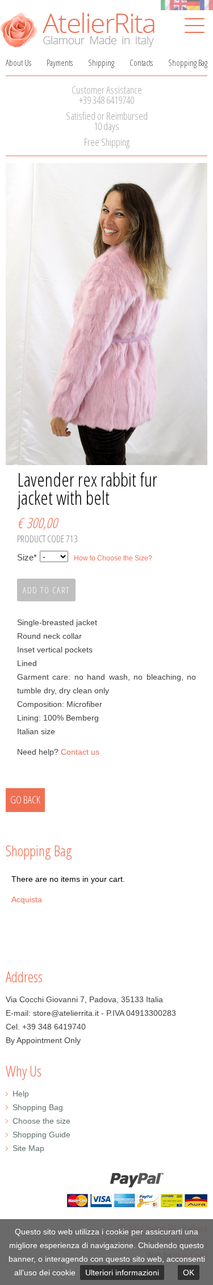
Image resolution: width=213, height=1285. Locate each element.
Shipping (101, 62)
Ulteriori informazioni (122, 1272)
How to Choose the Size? (113, 558)
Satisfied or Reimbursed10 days (107, 121)
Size (27, 558)
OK (188, 1272)
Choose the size (41, 1120)
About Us (18, 62)
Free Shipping (107, 142)
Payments (60, 62)
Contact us (80, 751)
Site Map (28, 1148)
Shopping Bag (187, 62)
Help (20, 1093)
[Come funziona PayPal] (106, 1190)
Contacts (141, 62)
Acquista (26, 899)
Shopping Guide (41, 1134)
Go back (25, 799)
